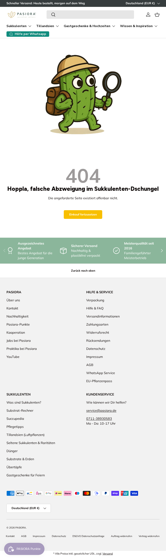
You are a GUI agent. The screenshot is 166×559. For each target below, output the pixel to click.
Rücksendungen (98, 341)
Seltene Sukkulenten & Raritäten (30, 443)
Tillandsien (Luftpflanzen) (25, 435)
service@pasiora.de (101, 410)
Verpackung (95, 300)
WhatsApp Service (100, 373)
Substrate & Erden (20, 459)
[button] (157, 14)
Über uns (13, 300)
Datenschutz (95, 349)
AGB (89, 365)
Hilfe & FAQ (94, 308)
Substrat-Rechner (19, 410)
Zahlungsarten (97, 324)
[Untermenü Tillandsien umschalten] (57, 26)
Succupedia (15, 419)
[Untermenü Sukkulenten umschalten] (29, 26)
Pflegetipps (15, 427)
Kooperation (15, 332)
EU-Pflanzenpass (99, 381)
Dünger (12, 451)
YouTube (12, 357)
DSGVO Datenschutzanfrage (88, 536)
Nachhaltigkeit (17, 316)
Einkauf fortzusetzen (83, 214)
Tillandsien (45, 26)
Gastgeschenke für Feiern (25, 475)
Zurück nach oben (83, 270)
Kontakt (12, 308)
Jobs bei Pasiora (18, 341)
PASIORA (20, 527)
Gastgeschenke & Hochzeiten (87, 26)
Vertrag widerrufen (149, 536)
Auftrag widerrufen (121, 536)
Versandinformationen (103, 316)
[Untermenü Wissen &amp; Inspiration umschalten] (155, 26)
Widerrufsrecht (97, 332)
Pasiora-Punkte (18, 324)
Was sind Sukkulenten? (23, 402)
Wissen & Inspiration (136, 26)
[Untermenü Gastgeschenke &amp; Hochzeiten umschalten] (113, 26)
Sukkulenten (16, 26)
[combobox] (90, 14)
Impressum (94, 357)
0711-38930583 (99, 419)
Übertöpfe (14, 467)
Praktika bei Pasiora (21, 349)
